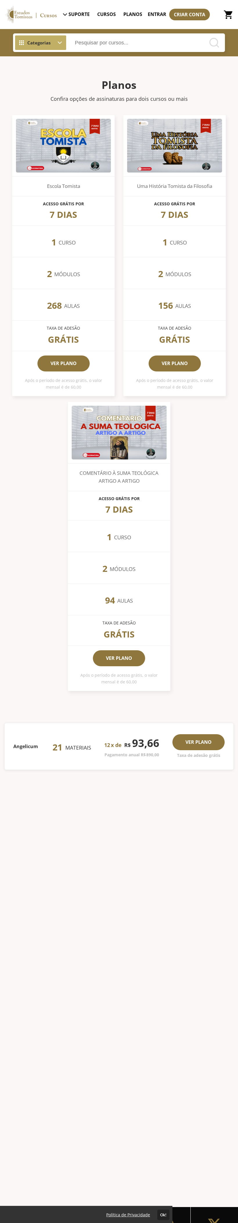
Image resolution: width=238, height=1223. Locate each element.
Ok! (163, 1215)
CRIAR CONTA (189, 14)
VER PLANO (64, 363)
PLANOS (132, 14)
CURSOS (106, 14)
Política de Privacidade (128, 1214)
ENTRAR (157, 14)
